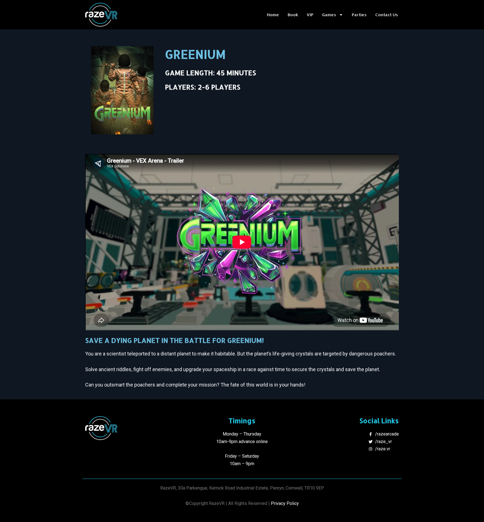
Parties (359, 14)
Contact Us (386, 14)
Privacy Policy (285, 503)
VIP (310, 14)
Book (293, 14)
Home (273, 14)
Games (329, 14)
